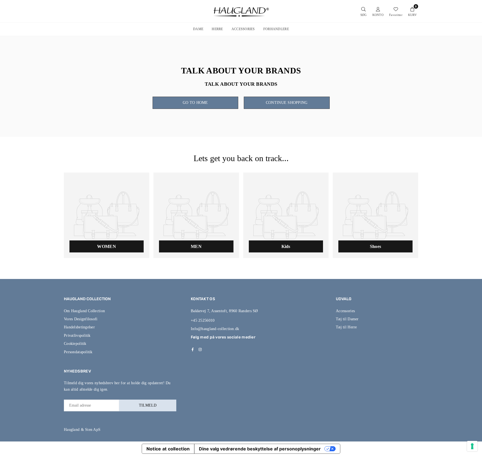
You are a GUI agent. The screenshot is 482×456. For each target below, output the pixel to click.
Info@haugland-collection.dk (215, 329)
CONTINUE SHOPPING (287, 103)
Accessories (345, 311)
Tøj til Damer (347, 319)
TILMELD (147, 405)
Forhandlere (276, 29)
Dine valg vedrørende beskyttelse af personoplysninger (260, 449)
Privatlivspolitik (77, 335)
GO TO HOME (195, 103)
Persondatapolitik (78, 352)
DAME (198, 29)
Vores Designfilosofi (81, 319)
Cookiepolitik (75, 344)
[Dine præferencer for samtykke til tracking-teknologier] (472, 446)
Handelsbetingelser (79, 327)
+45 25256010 (203, 320)
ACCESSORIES (243, 29)
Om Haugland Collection (84, 311)
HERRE (217, 29)
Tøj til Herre (346, 327)
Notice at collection (168, 449)
